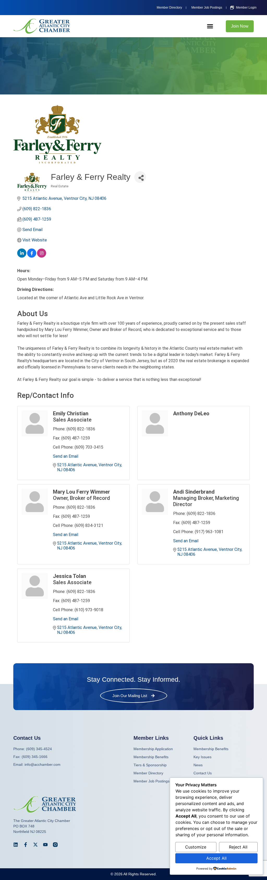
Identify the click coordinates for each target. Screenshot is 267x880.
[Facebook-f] (25, 844)
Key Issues (202, 757)
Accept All (216, 858)
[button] (210, 26)
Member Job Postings (151, 781)
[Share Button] (140, 177)
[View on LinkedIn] (21, 256)
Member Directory (148, 773)
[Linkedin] (15, 844)
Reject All (238, 847)
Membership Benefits (210, 749)
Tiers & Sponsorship (150, 765)
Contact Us (202, 773)
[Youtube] (45, 844)
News (198, 765)
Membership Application (153, 749)
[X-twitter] (35, 844)
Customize (195, 847)
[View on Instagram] (41, 256)
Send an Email (65, 456)
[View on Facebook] (31, 256)
